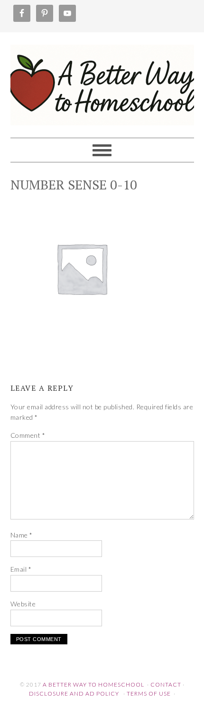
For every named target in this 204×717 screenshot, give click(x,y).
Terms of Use (149, 693)
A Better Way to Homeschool (102, 81)
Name (21, 535)
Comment (28, 435)
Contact (165, 684)
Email (21, 569)
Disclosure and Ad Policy (74, 693)
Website (23, 604)
